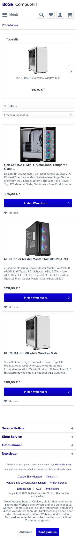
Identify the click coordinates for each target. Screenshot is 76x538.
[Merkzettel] (51, 15)
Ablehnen (25, 531)
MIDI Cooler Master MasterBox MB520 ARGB (37, 259)
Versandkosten (63, 464)
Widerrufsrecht (58, 482)
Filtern (12, 106)
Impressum (52, 488)
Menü (13, 14)
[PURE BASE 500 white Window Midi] (38, 60)
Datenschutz (24, 488)
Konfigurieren (47, 531)
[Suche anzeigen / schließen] (41, 15)
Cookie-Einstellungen (30, 476)
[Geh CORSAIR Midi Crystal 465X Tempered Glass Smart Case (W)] (38, 144)
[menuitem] (10, 15)
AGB (39, 488)
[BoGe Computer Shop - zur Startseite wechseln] (20, 5)
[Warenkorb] (70, 15)
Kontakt (50, 476)
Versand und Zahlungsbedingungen (26, 482)
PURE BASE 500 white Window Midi (38, 77)
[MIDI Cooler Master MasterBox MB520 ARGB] (38, 238)
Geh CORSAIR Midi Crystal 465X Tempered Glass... (35, 166)
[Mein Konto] (60, 15)
